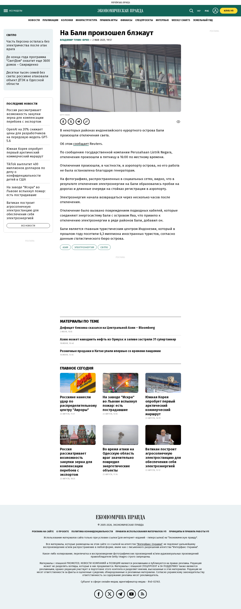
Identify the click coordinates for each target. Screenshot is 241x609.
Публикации (50, 20)
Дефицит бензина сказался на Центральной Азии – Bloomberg (107, 328)
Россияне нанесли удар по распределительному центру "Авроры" (78, 403)
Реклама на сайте (43, 531)
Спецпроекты (144, 20)
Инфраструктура (86, 20)
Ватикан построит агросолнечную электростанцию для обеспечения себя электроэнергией (163, 457)
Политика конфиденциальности (92, 531)
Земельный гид (203, 20)
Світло (104, 247)
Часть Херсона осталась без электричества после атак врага (27, 45)
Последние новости (22, 103)
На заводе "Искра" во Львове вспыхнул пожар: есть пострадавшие (120, 403)
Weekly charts (181, 20)
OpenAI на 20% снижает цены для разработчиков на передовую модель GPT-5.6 (27, 135)
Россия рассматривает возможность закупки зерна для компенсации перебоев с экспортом (76, 462)
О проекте (62, 531)
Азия (65, 247)
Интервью (162, 20)
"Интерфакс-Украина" (149, 544)
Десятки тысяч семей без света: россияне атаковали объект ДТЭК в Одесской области (27, 78)
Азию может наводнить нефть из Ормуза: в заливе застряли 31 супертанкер (118, 339)
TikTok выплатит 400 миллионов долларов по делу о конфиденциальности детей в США (26, 171)
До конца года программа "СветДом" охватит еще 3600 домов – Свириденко (28, 61)
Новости (34, 20)
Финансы (126, 20)
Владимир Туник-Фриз (75, 39)
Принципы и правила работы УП (189, 531)
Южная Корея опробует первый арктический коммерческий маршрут (160, 405)
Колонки (67, 20)
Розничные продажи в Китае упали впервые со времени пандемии (110, 351)
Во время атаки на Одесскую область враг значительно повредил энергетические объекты (118, 459)
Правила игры (109, 20)
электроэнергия (84, 247)
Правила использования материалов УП (141, 531)
